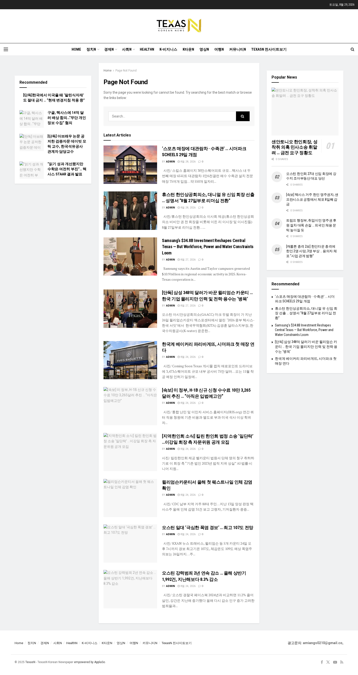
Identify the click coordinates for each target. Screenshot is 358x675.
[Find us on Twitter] (328, 662)
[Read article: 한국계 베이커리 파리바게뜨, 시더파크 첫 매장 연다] (130, 360)
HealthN (147, 49)
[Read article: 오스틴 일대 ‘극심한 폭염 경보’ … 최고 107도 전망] (130, 543)
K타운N (188, 49)
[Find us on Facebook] (322, 662)
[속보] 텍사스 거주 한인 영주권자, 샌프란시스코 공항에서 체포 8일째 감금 (312, 199)
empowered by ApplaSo (89, 662)
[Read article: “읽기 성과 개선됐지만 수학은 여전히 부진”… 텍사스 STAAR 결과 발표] (31, 170)
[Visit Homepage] (179, 26)
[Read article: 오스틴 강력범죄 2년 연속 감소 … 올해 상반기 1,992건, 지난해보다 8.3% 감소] (130, 589)
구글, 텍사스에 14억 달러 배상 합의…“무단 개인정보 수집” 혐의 (66, 117)
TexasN (30, 662)
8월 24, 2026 (188, 357)
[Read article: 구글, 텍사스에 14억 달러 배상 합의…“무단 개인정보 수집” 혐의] (31, 119)
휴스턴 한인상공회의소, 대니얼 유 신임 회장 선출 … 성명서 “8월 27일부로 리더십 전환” (306, 313)
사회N (127, 49)
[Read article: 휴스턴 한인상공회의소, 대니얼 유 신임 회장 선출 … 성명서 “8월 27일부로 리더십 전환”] (130, 210)
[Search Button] (352, 49)
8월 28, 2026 (188, 161)
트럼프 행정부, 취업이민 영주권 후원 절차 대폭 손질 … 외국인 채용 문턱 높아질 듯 (311, 225)
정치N (91, 49)
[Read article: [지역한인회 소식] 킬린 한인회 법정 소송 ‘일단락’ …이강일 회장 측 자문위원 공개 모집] (130, 452)
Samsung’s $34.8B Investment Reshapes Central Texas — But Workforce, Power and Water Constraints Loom (208, 246)
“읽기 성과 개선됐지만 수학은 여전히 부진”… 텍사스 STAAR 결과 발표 (66, 169)
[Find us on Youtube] (335, 662)
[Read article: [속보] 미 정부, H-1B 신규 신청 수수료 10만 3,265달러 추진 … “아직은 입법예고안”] (130, 406)
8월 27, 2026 (188, 259)
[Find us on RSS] (341, 662)
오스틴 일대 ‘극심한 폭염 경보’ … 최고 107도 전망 (207, 527)
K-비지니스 (168, 49)
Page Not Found (126, 70)
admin (170, 161)
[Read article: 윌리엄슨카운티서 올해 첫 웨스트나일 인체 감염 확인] (130, 498)
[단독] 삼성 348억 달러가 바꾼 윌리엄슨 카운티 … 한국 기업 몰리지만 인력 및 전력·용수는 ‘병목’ (306, 346)
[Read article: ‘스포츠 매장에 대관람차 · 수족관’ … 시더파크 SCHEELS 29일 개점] (130, 164)
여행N (219, 49)
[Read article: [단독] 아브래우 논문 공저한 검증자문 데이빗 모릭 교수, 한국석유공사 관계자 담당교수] (31, 142)
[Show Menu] (6, 49)
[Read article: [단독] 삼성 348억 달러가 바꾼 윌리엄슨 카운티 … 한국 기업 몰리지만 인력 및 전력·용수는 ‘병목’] (130, 308)
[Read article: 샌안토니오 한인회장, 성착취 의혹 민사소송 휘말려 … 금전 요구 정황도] (305, 111)
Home (76, 49)
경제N (109, 49)
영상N (204, 49)
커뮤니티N (237, 49)
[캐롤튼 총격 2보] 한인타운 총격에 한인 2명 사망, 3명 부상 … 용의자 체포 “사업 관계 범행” (311, 251)
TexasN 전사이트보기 (269, 49)
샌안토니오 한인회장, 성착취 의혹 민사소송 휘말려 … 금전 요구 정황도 (294, 147)
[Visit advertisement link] (53, 65)
